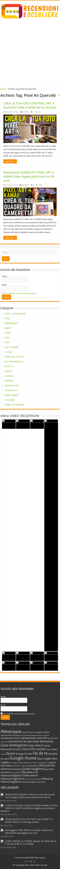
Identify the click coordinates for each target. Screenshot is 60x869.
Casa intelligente (14, 745)
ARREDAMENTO (11, 323)
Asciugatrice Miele (42, 732)
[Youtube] (31, 861)
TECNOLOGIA (11, 390)
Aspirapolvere (6, 735)
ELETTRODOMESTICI (14, 361)
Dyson (10, 753)
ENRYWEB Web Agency (35, 857)
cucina (3, 754)
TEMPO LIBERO (11, 395)
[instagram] (34, 861)
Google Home (23, 758)
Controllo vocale (33, 749)
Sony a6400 (15, 773)
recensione (6, 772)
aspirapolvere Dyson (10, 738)
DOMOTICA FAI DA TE (14, 357)
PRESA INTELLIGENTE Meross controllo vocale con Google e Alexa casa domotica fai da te (30, 796)
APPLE (7, 318)
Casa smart (35, 745)
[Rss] (26, 861)
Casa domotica (42, 741)
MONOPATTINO (12, 385)
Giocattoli (5, 759)
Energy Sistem (24, 753)
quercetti (49, 769)
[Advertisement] (30, 54)
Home (3, 89)
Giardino (53, 753)
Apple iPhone (27, 732)
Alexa (6, 731)
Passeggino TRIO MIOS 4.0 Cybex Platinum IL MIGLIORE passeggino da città (29, 831)
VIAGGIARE (10, 400)
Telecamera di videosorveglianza (19, 774)
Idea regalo (44, 758)
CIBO (7, 342)
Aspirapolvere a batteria (22, 735)
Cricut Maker (51, 749)
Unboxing (47, 778)
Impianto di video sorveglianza (35, 763)
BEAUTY (8, 328)
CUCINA (25, 112)
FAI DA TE (9, 366)
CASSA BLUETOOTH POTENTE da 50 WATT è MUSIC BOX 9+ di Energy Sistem (28, 820)
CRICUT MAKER (11, 347)
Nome (4, 276)
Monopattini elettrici (19, 766)
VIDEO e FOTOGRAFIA (14, 405)
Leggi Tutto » (10, 161)
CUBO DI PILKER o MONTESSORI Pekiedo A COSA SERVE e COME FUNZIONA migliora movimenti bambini (29, 808)
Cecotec (16, 749)
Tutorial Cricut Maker (33, 779)
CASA (7, 338)
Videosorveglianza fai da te (33, 782)
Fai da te (40, 753)
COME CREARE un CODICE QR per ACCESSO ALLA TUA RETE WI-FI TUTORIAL (30, 842)
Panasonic (16, 769)
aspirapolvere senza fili (33, 737)
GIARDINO (9, 376)
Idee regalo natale (16, 763)
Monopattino (33, 766)
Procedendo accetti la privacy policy (20, 293)
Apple (17, 731)
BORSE (8, 333)
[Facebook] (28, 861)
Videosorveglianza (11, 781)
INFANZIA (25, 185)
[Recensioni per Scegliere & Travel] (30, 10)
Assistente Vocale (20, 741)
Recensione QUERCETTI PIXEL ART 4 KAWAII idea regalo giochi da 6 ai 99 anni (28, 176)
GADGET (8, 371)
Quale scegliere (33, 769)
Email (4, 285)
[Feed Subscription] (59, 95)
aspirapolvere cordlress (40, 735)
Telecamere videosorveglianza (19, 777)
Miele (8, 765)
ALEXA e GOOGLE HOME (15, 314)
